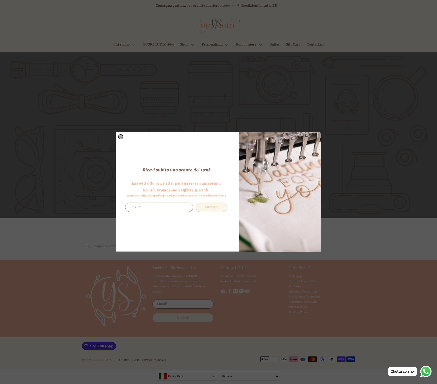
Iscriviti (211, 207)
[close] (120, 137)
